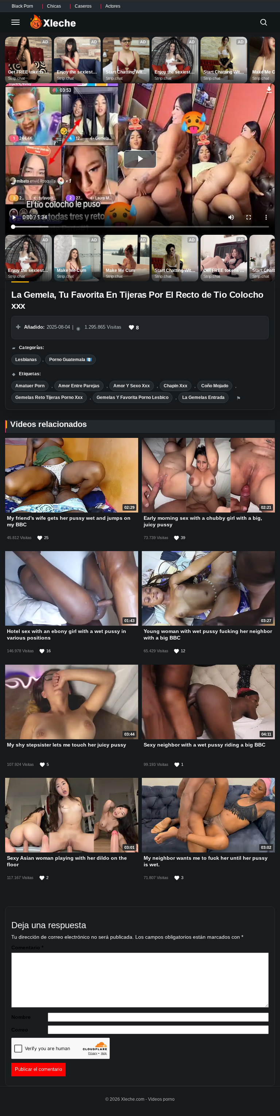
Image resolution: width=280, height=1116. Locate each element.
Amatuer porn (29, 385)
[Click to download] (269, 89)
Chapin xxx (175, 385)
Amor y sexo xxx (131, 385)
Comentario (27, 947)
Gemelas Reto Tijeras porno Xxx (49, 397)
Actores (112, 6)
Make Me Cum (71, 270)
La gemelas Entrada (203, 397)
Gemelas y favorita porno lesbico (132, 397)
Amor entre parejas (79, 385)
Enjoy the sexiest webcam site (75, 72)
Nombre (21, 1017)
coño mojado (214, 385)
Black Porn (22, 6)
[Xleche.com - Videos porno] (53, 22)
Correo (19, 1030)
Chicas (54, 6)
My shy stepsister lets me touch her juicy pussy (66, 745)
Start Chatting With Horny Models (126, 72)
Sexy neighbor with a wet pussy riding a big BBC (204, 745)
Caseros (83, 6)
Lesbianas (26, 359)
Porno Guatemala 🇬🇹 (70, 359)
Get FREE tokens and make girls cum (28, 72)
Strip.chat (16, 78)
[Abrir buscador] (264, 22)
